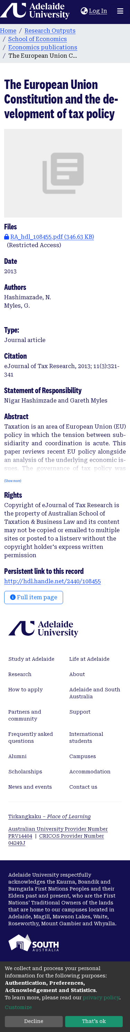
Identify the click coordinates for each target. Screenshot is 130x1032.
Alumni (17, 756)
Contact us (83, 787)
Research (20, 674)
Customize (18, 1007)
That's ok (94, 1021)
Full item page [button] (36, 597)
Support (79, 712)
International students (86, 737)
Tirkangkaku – (49, 816)
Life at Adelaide (89, 659)
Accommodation (90, 771)
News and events (30, 787)
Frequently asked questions (30, 737)
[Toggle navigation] (120, 11)
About (77, 674)
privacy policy (101, 997)
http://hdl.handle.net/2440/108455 (52, 581)
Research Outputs (50, 30)
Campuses (82, 756)
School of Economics (37, 39)
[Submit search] (75, 11)
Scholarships (25, 771)
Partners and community (24, 715)
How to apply (25, 689)
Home (8, 30)
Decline (33, 1021)
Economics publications (42, 47)
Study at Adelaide (31, 659)
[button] (84, 11)
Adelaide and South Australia (94, 693)
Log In (98, 11)
